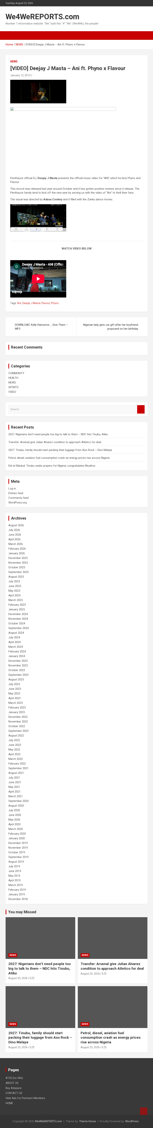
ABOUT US (12, 1083)
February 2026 (17, 548)
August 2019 (16, 861)
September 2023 (18, 675)
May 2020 (14, 819)
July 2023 (14, 684)
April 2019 (14, 880)
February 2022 (17, 763)
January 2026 (16, 553)
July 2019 (14, 866)
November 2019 (18, 847)
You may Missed (22, 912)
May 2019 (14, 875)
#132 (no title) (14, 1078)
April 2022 (14, 754)
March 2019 (15, 885)
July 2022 (14, 740)
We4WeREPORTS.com (42, 16)
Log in (12, 488)
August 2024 (16, 632)
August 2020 (16, 805)
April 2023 (14, 698)
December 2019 (18, 843)
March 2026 (15, 544)
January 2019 (16, 894)
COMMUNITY (16, 373)
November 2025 (18, 562)
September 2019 (18, 857)
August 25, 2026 (18, 978)
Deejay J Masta (31, 303)
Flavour (45, 303)
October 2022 (16, 726)
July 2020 (14, 810)
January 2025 (16, 609)
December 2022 (18, 717)
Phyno (55, 303)
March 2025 (15, 600)
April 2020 (14, 824)
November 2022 (18, 721)
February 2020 (17, 833)
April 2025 (14, 595)
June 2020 (14, 815)
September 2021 (18, 768)
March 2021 (15, 796)
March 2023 (15, 703)
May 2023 (14, 693)
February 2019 (17, 889)
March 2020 (15, 829)
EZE (32, 978)
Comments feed (18, 498)
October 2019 (16, 852)
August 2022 (16, 735)
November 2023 (18, 665)
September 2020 (18, 801)
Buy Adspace (14, 1088)
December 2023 (18, 660)
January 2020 (16, 838)
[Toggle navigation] (10, 35)
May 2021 (14, 787)
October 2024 (16, 623)
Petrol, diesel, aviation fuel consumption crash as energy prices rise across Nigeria (59, 458)
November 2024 (18, 618)
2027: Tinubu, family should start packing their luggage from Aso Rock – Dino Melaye (60, 450)
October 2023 (16, 670)
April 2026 (14, 539)
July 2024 (14, 637)
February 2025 (17, 604)
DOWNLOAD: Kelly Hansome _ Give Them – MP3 (41, 326)
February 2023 (17, 707)
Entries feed (15, 493)
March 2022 (15, 759)
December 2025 (18, 558)
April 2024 (14, 642)
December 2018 (18, 899)
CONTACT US (14, 1093)
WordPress (132, 1121)
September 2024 (18, 628)
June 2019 (14, 871)
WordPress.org (17, 502)
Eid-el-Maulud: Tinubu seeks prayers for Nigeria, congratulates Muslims (51, 465)
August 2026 (16, 525)
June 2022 (14, 745)
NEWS (14, 61)
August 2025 (16, 576)
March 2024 (15, 646)
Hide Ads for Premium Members (25, 1098)
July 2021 (14, 777)
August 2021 (16, 773)
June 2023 (14, 689)
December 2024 (18, 614)
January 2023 (16, 712)
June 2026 (14, 534)
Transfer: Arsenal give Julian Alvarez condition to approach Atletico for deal (54, 442)
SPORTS (13, 387)
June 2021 (14, 782)
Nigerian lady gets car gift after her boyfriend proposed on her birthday (110, 326)
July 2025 (14, 581)
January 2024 (16, 656)
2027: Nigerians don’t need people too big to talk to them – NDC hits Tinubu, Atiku (58, 434)
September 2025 (18, 572)
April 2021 (14, 791)
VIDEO (12, 392)
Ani (19, 303)
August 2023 (16, 679)
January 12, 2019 (20, 75)
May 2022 (14, 749)
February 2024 (17, 651)
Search (141, 409)
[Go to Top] (143, 1111)
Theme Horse (87, 1121)
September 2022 (18, 731)
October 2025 (16, 567)
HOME (9, 1103)
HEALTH (13, 378)
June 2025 (14, 586)
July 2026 (14, 530)
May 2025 (14, 590)
